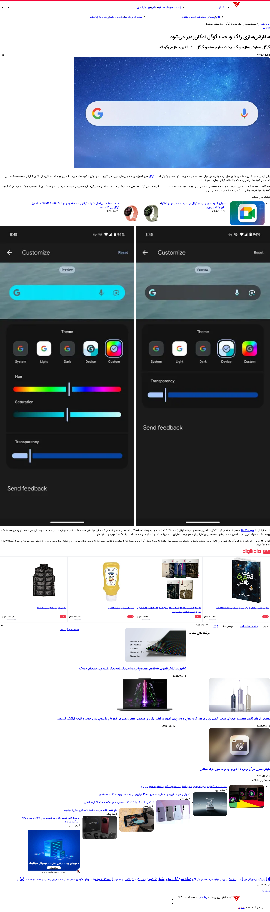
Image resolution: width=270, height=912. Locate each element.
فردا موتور (117, 879)
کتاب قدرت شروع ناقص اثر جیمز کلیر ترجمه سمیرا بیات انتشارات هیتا (242, 607)
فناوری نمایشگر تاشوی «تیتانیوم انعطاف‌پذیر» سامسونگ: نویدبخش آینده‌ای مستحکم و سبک (132, 668)
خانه (267, 24)
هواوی (72, 879)
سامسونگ (181, 878)
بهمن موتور (219, 879)
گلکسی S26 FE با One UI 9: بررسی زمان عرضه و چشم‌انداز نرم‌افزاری (119, 802)
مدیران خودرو (84, 879)
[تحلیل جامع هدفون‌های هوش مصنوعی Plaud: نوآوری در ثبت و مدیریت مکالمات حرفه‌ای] (210, 815)
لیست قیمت (161, 7)
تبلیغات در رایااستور (132, 17)
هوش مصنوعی (62, 879)
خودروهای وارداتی (202, 879)
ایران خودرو (234, 879)
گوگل (151, 176)
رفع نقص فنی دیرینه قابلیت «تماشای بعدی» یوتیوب (90, 810)
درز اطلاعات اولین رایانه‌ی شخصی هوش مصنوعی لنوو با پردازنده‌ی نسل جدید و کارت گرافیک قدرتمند (116, 718)
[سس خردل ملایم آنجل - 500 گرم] (111, 602)
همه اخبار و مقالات (191, 17)
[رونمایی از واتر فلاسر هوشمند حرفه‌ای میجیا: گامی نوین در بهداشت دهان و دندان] (239, 712)
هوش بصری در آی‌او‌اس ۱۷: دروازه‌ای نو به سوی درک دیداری (235, 769)
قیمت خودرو (103, 879)
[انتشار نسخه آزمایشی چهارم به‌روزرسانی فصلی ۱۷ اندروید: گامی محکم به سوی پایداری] (246, 807)
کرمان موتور (41, 879)
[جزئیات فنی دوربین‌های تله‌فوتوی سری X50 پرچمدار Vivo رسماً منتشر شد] (99, 839)
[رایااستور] (251, 7)
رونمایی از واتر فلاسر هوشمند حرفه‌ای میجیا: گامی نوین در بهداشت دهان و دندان (222, 718)
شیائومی (128, 879)
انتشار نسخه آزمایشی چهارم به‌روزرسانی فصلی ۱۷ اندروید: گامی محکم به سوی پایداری (183, 787)
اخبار (221, 7)
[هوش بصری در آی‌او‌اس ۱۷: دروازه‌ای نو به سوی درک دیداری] (239, 762)
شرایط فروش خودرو (149, 879)
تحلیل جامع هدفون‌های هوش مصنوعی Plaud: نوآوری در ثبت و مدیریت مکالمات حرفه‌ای (144, 794)
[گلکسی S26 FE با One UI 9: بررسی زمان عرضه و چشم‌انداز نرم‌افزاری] (173, 823)
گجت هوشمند (30, 879)
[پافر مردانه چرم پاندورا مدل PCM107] (43, 602)
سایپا (168, 879)
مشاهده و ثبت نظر (69, 630)
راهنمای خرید (174, 7)
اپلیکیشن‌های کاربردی (254, 879)
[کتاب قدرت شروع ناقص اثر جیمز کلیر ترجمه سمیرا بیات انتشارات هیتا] (246, 602)
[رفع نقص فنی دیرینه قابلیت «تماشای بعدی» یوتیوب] (136, 831)
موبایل (210, 17)
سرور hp (266, 891)
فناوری (216, 17)
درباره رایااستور (115, 17)
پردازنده (51, 879)
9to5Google (247, 530)
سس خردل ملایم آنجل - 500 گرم (121, 607)
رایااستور (141, 7)
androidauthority (249, 626)
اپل (267, 878)
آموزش (151, 7)
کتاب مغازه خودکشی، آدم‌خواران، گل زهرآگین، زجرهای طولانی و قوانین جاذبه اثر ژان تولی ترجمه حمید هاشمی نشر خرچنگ (169, 609)
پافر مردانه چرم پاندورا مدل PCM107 (51, 607)
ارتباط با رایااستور (99, 17)
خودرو (204, 17)
